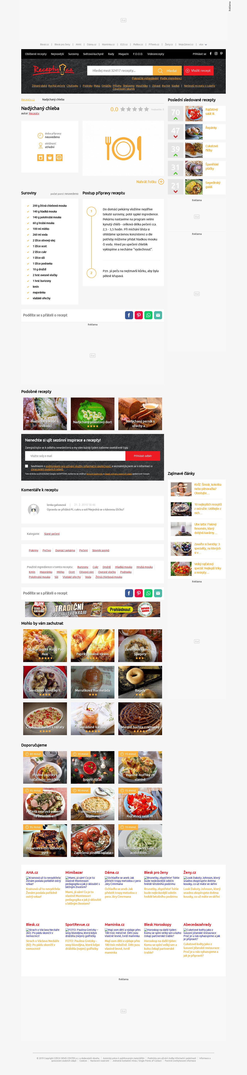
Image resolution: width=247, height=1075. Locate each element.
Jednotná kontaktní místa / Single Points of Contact (137, 1060)
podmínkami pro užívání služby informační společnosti (79, 466)
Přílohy (117, 85)
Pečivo (47, 550)
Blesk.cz (44, 44)
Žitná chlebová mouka (109, 577)
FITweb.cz (154, 44)
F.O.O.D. (138, 54)
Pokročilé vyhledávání (145, 78)
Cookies (83, 1060)
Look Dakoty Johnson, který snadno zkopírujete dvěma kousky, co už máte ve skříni (202, 892)
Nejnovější (57, 54)
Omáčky (106, 85)
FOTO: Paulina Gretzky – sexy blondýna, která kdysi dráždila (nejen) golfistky (82, 944)
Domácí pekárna (65, 550)
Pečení (83, 550)
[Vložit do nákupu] (50, 157)
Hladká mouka (123, 567)
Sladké (175, 85)
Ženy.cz (169, 44)
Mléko (60, 572)
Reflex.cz (138, 44)
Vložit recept (200, 70)
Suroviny (73, 54)
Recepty (34, 113)
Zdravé (156, 85)
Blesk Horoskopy (157, 924)
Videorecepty (155, 54)
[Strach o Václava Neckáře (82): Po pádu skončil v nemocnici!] (44, 932)
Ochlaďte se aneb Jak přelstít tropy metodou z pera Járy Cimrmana (121, 892)
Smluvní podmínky (94, 474)
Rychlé (166, 85)
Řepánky (211, 127)
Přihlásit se (199, 54)
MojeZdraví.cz (186, 44)
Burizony (82, 567)
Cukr (95, 567)
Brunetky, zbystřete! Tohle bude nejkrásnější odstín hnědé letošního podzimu (161, 892)
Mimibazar (74, 872)
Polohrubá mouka (39, 577)
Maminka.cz (108, 44)
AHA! (78, 44)
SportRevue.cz (77, 924)
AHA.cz (32, 872)
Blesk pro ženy (62, 44)
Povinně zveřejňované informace (180, 1060)
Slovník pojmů (100, 550)
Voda (88, 577)
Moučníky (142, 85)
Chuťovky (72, 85)
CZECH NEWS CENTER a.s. (66, 1058)
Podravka (125, 572)
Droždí (107, 567)
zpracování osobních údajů (47, 469)
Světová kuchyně (93, 54)
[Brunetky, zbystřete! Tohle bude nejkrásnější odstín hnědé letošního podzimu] (163, 880)
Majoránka (46, 572)
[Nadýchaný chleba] (123, 175)
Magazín (123, 54)
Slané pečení (52, 533)
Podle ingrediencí (171, 78)
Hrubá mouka (145, 567)
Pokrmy (33, 550)
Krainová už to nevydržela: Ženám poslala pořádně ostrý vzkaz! (43, 892)
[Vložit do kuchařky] (40, 157)
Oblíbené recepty (36, 54)
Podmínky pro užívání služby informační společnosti (172, 1058)
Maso (97, 85)
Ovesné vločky (107, 572)
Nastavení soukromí (99, 1060)
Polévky (87, 85)
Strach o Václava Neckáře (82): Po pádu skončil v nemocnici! (42, 944)
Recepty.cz (28, 99)
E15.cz (124, 44)
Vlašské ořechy (72, 577)
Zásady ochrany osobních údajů (118, 474)
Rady (111, 54)
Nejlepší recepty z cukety (199, 85)
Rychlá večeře (56, 85)
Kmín (32, 572)
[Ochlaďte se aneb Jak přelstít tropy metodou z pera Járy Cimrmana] (123, 880)
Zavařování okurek (124, 88)
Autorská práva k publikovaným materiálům (123, 1058)
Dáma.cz (91, 44)
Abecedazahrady (197, 924)
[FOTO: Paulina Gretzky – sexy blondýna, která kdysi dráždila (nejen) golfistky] (84, 932)
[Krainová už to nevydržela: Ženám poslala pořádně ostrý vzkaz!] (44, 880)
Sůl (56, 577)
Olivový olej (86, 572)
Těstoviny (128, 85)
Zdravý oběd (39, 85)
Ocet (72, 572)
